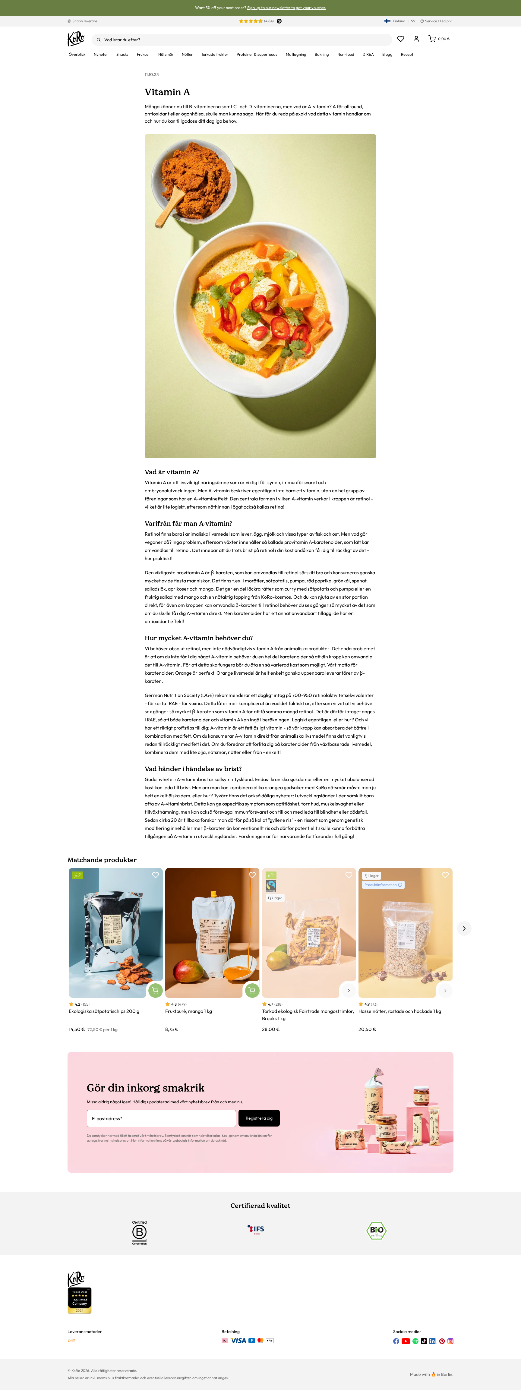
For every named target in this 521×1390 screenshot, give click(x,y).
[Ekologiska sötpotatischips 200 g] (116, 950)
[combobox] (242, 40)
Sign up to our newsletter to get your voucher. (286, 7)
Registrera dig (259, 1118)
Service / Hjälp (437, 21)
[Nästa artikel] (464, 928)
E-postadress (107, 1118)
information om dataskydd (207, 1140)
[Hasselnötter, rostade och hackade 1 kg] (405, 950)
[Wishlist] (400, 38)
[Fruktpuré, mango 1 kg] (212, 950)
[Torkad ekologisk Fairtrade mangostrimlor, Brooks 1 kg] (309, 950)
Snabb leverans (84, 21)
